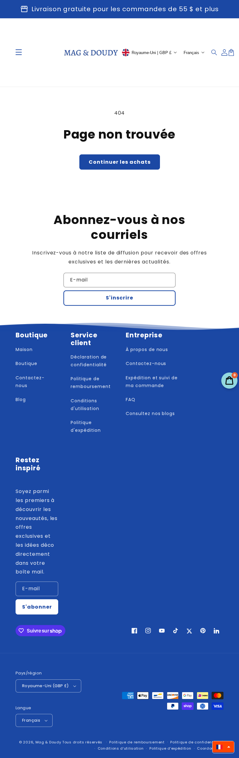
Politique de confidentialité (196, 742)
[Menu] (19, 52)
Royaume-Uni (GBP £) (45, 686)
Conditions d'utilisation (85, 405)
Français (31, 720)
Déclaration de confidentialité (89, 361)
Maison (24, 349)
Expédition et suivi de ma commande (152, 382)
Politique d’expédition (170, 748)
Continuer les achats (120, 162)
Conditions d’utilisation (121, 748)
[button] (214, 52)
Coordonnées (210, 748)
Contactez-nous (30, 382)
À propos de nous (147, 349)
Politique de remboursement (90, 383)
